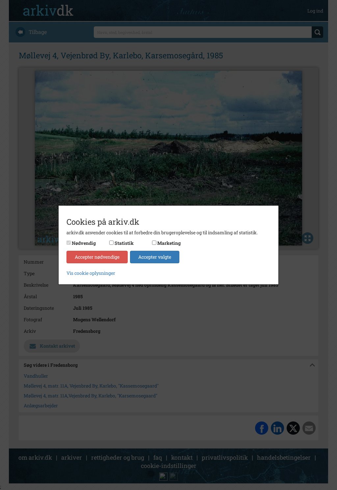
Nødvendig (84, 243)
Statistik (124, 243)
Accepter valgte (154, 257)
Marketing (169, 243)
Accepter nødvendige (97, 257)
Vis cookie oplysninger (90, 273)
